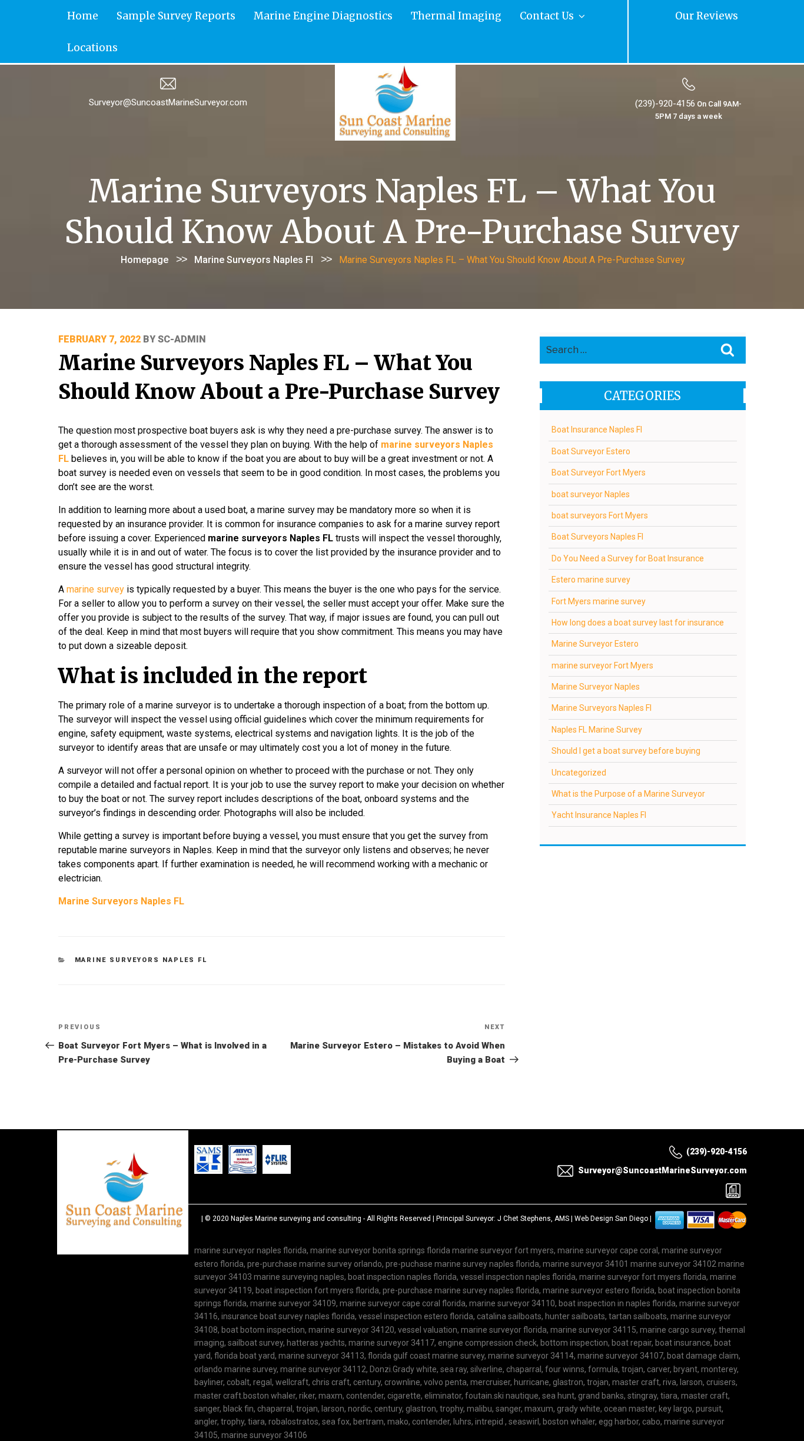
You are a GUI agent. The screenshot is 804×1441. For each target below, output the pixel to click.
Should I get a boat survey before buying (625, 717)
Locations (459, 14)
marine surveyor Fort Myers (602, 631)
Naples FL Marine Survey (596, 695)
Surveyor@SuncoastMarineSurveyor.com (168, 69)
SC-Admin (182, 305)
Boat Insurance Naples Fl (596, 396)
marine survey (95, 555)
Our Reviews (719, 14)
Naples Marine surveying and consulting (296, 1185)
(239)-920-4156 (665, 70)
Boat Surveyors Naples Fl (597, 503)
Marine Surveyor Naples (595, 653)
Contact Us (403, 14)
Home (73, 14)
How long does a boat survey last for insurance (637, 588)
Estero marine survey (590, 546)
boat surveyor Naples (590, 460)
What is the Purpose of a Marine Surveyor (628, 760)
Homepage (144, 225)
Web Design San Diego (611, 1185)
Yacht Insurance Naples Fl (598, 781)
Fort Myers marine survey (598, 567)
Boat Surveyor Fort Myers (598, 439)
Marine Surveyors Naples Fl (253, 225)
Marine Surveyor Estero (595, 610)
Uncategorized (578, 738)
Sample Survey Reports (138, 14)
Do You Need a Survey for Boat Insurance (627, 524)
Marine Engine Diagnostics (244, 14)
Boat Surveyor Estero (590, 417)
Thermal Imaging (340, 14)
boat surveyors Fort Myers (599, 481)
